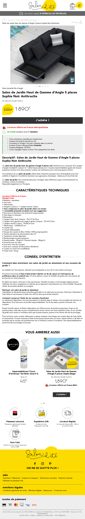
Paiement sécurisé (65, 478)
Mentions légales (35, 490)
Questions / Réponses (11, 478)
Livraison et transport (30, 478)
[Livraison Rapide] (42, 15)
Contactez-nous (60, 490)
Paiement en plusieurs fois (13, 481)
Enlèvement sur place (48, 478)
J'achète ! (42, 120)
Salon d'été (42, 5)
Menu (5, 5)
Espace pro (47, 490)
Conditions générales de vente (15, 490)
